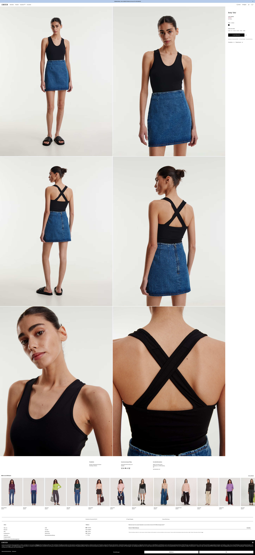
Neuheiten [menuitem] (12, 4)
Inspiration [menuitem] (23, 4)
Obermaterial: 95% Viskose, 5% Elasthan (127, 465)
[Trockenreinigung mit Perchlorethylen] (129, 468)
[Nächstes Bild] (254, 484)
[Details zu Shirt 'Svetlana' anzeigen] (12, 492)
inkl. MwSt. (230, 19)
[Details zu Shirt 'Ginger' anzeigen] (99, 492)
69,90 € (177, 508)
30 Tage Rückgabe (129, 519)
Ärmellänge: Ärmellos (93, 465)
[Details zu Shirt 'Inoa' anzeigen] (55, 492)
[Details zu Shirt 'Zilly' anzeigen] (77, 492)
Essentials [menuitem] (29, 4)
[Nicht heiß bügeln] (127, 468)
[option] (229, 25)
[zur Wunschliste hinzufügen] (246, 35)
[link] (5, 525)
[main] (127, 465)
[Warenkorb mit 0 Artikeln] (252, 5)
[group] (190, 528)
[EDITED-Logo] (5, 4)
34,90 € (2, 508)
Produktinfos (230, 42)
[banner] (127, 1)
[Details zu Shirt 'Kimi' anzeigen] (208, 492)
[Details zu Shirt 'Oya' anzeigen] (164, 492)
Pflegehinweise (238, 42)
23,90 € (229, 17)
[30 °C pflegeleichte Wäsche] (121, 468)
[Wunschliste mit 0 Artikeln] (249, 5)
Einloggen (244, 4)
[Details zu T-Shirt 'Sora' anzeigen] (120, 492)
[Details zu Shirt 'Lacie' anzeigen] (142, 492)
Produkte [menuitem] (17, 4)
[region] (95, 465)
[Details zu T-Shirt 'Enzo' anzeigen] (229, 492)
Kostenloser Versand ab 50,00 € (91, 519)
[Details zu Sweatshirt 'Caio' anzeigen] (186, 492)
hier (202, 532)
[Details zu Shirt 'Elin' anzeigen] (33, 492)
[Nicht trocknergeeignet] (125, 468)
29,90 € (24, 508)
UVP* (231, 16)
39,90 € (111, 508)
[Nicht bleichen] (123, 468)
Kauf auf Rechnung (165, 519)
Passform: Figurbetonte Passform (95, 464)
